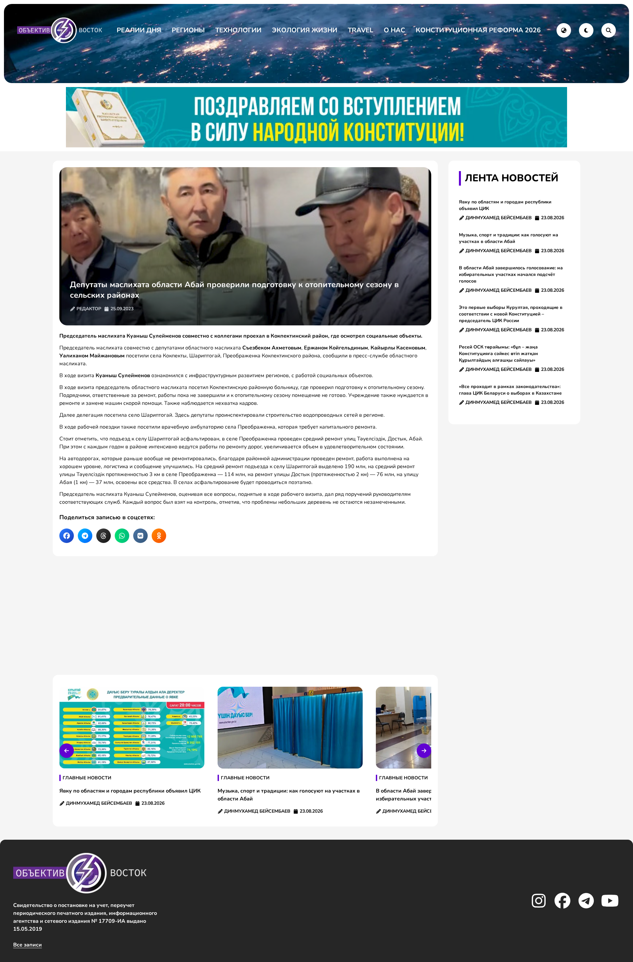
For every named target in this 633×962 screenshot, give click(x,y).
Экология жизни (304, 30)
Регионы (188, 30)
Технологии (238, 30)
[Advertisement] (245, 615)
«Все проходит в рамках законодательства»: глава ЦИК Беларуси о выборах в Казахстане (510, 389)
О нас (394, 30)
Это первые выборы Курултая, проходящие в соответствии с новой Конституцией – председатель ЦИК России (510, 314)
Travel (360, 30)
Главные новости (87, 778)
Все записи (27, 944)
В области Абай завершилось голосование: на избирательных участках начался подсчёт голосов (511, 274)
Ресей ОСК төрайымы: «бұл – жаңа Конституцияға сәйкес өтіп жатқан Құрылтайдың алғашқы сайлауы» (498, 353)
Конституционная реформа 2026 (478, 30)
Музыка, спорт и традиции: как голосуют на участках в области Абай (508, 238)
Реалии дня (139, 30)
